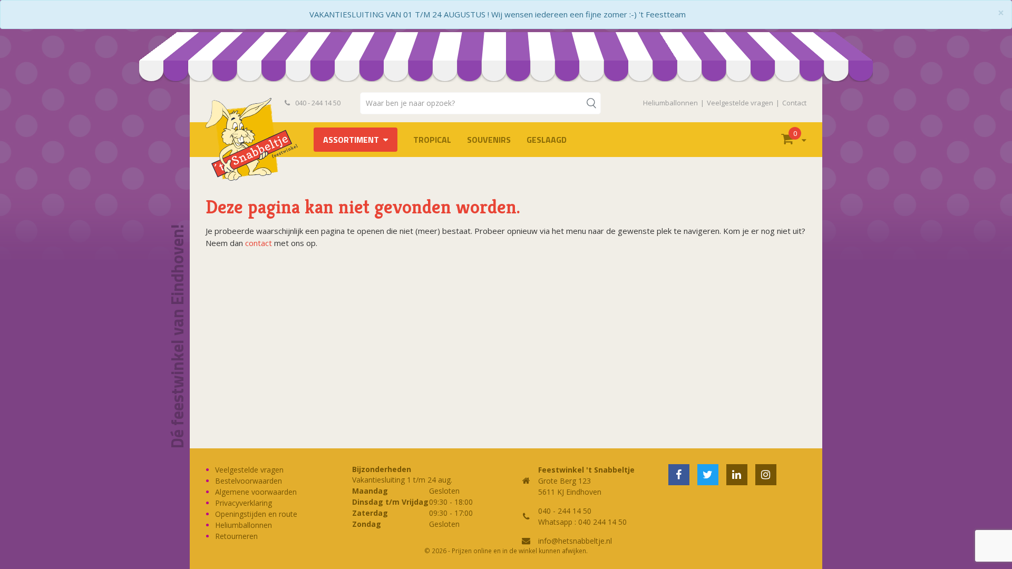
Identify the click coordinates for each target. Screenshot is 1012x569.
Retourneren (236, 536)
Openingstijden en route (256, 514)
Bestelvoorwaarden (248, 481)
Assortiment (351, 139)
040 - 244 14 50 (317, 102)
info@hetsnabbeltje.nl (575, 541)
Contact (794, 102)
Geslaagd (547, 139)
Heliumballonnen (670, 102)
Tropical (432, 139)
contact (258, 243)
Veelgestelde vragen (740, 102)
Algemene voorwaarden (256, 492)
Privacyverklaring (243, 503)
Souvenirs (489, 139)
